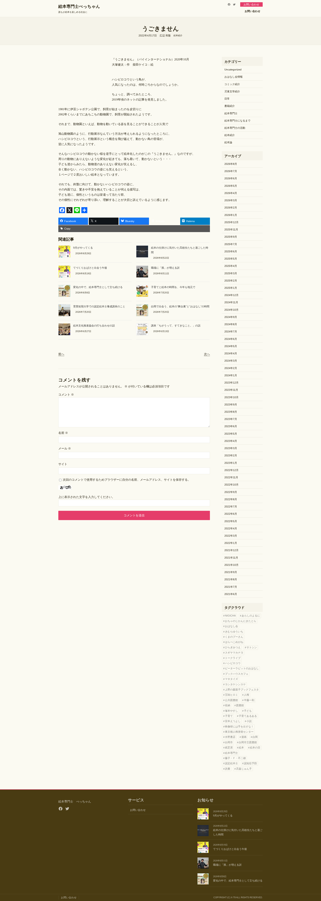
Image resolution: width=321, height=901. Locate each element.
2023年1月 (230, 462)
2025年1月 (230, 287)
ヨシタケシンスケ (235, 684)
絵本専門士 (230, 113)
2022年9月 (230, 492)
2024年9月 (230, 317)
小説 (249, 721)
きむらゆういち (234, 631)
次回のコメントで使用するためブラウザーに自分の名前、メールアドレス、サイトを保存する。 (127, 479)
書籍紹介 (229, 105)
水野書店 (230, 737)
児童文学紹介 (232, 91)
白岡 (255, 737)
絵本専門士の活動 (234, 127)
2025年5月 (230, 258)
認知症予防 (250, 763)
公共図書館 (231, 700)
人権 (246, 694)
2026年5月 (230, 185)
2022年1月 (230, 542)
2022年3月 (230, 535)
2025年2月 (230, 280)
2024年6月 (230, 338)
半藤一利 (249, 700)
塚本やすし (231, 710)
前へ (61, 354)
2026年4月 (230, 193)
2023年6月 (230, 426)
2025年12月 (231, 222)
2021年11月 (231, 557)
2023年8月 (230, 411)
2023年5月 (230, 433)
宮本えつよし (233, 721)
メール (64, 448)
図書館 (240, 705)
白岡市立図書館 (248, 742)
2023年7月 (230, 419)
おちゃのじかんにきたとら (240, 621)
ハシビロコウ (233, 663)
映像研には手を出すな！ (239, 726)
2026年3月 (230, 200)
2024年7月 (230, 331)
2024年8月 (230, 324)
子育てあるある (248, 716)
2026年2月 (230, 207)
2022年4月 (230, 528)
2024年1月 (230, 375)
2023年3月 (230, 448)
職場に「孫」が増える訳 (165, 267)
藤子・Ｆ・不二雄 (235, 758)
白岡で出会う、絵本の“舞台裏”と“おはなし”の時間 (180, 306)
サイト (62, 464)
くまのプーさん (234, 636)
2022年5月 (230, 521)
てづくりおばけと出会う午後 (90, 267)
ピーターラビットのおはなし (242, 668)
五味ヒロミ (231, 694)
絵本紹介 (178, 35)
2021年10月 (231, 564)
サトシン (252, 647)
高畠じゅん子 (244, 768)
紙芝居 (229, 747)
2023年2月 (230, 455)
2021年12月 (231, 550)
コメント (66, 394)
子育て (229, 716)
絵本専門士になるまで (237, 120)
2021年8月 (230, 579)
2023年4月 (230, 440)
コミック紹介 (232, 84)
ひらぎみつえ (233, 647)
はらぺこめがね (234, 642)
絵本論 (228, 142)
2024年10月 (231, 309)
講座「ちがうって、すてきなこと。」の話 (175, 325)
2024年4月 (230, 353)
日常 (227, 98)
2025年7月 (230, 244)
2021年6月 (230, 594)
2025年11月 (231, 229)
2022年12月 (231, 470)
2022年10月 (231, 484)
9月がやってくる (83, 247)
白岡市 (229, 742)
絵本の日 (255, 747)
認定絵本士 (231, 763)
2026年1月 (230, 214)
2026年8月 (230, 163)
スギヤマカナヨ (234, 652)
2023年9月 (230, 404)
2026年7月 (230, 171)
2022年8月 (230, 499)
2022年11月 (231, 477)
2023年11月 (231, 389)
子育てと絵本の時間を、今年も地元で (173, 287)
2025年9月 (230, 236)
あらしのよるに (251, 615)
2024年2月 (230, 368)
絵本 (241, 747)
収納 (227, 705)
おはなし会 (231, 626)
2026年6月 (230, 178)
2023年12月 (231, 382)
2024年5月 (230, 346)
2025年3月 (230, 273)
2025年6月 (230, 251)
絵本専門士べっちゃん (79, 6)
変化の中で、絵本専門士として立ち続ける (98, 287)
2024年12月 (231, 295)
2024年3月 (230, 360)
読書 (227, 768)
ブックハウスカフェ (236, 673)
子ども (248, 710)
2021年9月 (230, 572)
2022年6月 (230, 513)
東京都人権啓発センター (239, 731)
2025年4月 (230, 265)
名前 (63, 432)
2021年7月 (230, 586)
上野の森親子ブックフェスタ (242, 689)
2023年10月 (231, 397)
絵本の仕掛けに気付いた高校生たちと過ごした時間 (237, 832)
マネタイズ (231, 679)
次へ (207, 354)
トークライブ (233, 658)
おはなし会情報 (233, 76)
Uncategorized (232, 69)
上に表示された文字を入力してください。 (86, 497)
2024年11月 (231, 302)
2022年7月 (230, 506)
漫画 (244, 737)
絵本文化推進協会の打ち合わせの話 (94, 325)
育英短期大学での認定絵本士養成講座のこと (99, 306)
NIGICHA (230, 615)
